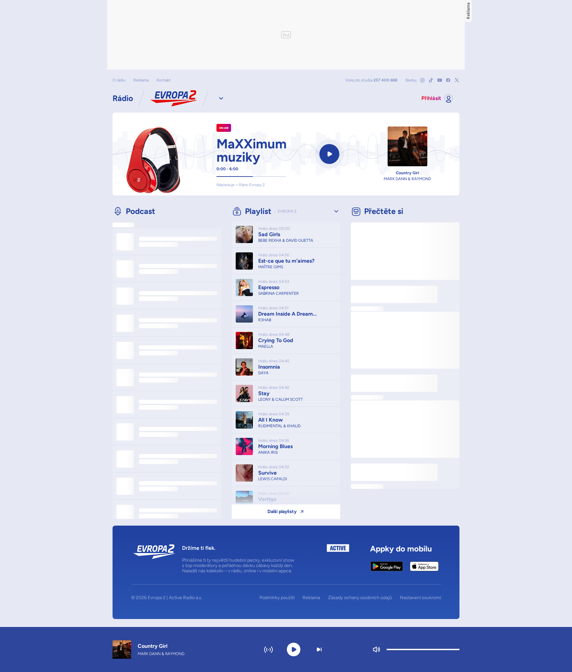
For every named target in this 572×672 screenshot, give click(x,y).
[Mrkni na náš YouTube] (439, 80)
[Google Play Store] (387, 566)
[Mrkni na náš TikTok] (431, 80)
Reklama (141, 80)
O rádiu (119, 80)
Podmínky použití (277, 597)
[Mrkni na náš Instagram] (422, 80)
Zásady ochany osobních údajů (360, 597)
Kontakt (164, 80)
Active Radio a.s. (185, 597)
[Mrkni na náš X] (456, 80)
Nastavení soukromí (420, 597)
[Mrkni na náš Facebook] (448, 80)
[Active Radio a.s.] (338, 559)
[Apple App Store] (424, 566)
